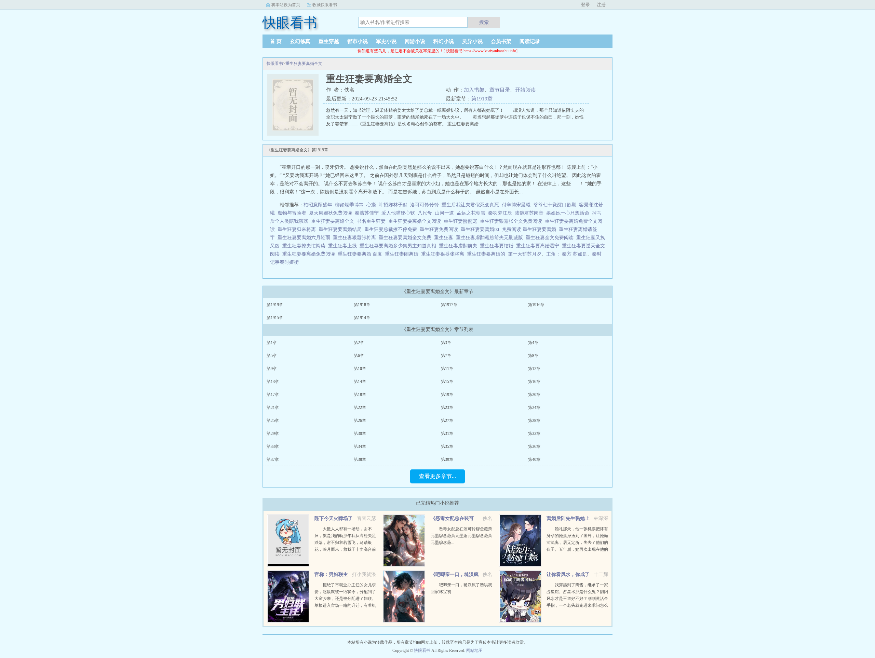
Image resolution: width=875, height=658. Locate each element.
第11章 (447, 368)
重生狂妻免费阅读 (440, 229)
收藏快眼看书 (324, 4)
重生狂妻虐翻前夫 (459, 245)
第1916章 (536, 304)
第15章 (447, 381)
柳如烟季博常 (349, 204)
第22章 (360, 407)
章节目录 (499, 90)
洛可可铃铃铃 (424, 204)
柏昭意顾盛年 (318, 204)
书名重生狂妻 (372, 221)
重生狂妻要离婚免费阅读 (310, 254)
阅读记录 (530, 41)
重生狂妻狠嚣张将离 (356, 237)
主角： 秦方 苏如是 (566, 254)
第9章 (272, 368)
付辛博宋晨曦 (516, 204)
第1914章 (362, 317)
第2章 (359, 342)
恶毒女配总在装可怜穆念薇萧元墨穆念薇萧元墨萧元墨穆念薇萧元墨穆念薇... (461, 535)
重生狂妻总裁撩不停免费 (392, 229)
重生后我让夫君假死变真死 (470, 204)
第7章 (446, 355)
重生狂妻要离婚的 (487, 254)
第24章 (534, 407)
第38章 (360, 459)
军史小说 (386, 41)
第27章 (447, 420)
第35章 (447, 446)
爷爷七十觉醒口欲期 (554, 204)
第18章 (360, 394)
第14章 (360, 381)
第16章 (534, 381)
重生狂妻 (445, 237)
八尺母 (425, 213)
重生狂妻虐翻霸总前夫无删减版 (491, 237)
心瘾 (371, 204)
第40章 (534, 459)
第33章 (273, 446)
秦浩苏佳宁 (367, 213)
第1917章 (449, 304)
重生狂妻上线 (344, 245)
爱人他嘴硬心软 (398, 213)
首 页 (276, 41)
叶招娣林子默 (393, 204)
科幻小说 (443, 41)
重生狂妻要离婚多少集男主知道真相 (399, 245)
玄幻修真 (300, 41)
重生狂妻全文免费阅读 (551, 237)
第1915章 (275, 317)
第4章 (533, 342)
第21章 (273, 407)
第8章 (533, 355)
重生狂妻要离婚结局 (341, 229)
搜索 (484, 22)
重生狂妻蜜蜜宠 (462, 221)
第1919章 (482, 98)
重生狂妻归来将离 (298, 229)
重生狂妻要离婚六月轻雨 (305, 237)
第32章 (534, 433)
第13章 (273, 381)
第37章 (273, 459)
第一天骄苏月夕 (524, 254)
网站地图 (474, 650)
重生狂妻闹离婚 (403, 254)
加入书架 (474, 90)
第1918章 (362, 304)
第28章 (534, 420)
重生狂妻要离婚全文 (303, 63)
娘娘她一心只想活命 (567, 213)
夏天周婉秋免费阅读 (330, 213)
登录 (585, 4)
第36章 (534, 446)
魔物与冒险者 (292, 213)
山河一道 (444, 213)
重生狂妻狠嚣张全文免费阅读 (512, 221)
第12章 (534, 368)
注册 (601, 4)
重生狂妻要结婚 (498, 245)
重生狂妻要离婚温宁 (539, 245)
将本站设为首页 (285, 4)
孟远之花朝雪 (471, 213)
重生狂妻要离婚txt (481, 229)
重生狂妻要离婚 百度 (361, 254)
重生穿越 (329, 41)
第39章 (447, 459)
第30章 (360, 433)
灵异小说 (472, 41)
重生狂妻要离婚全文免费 (406, 237)
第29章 (273, 433)
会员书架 (501, 41)
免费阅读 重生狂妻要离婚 (530, 229)
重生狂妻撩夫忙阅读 (305, 245)
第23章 (447, 407)
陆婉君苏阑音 (529, 213)
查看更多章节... (437, 476)
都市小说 (357, 41)
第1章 (272, 342)
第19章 (447, 394)
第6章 (359, 355)
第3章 (446, 342)
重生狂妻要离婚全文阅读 (416, 221)
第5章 (272, 355)
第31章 (447, 433)
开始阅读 (525, 90)
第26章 (360, 420)
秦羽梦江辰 (500, 213)
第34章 (360, 446)
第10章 (360, 368)
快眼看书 (275, 63)
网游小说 (415, 41)
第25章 (273, 420)
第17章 (273, 394)
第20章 (534, 394)
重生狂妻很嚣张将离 (444, 254)
